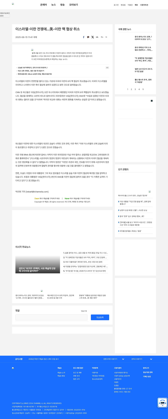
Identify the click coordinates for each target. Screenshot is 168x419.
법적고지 (146, 368)
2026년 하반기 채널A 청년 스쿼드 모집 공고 (44, 359)
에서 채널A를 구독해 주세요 (47, 198)
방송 (62, 4)
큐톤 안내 (76, 376)
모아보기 (73, 4)
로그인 (116, 5)
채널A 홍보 (61, 376)
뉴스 (53, 4)
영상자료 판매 (147, 372)
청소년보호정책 (97, 379)
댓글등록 (100, 317)
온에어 (43, 4)
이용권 (130, 5)
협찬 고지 (76, 379)
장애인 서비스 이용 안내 (122, 392)
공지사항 (19, 359)
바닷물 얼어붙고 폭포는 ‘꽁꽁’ (130, 231)
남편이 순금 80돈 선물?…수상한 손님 (133, 210)
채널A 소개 (61, 373)
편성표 (123, 5)
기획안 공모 (147, 377)
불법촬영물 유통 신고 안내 (123, 389)
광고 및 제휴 (77, 373)
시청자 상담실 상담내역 (122, 376)
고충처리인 (117, 379)
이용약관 (95, 373)
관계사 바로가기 (136, 359)
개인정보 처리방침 (98, 376)
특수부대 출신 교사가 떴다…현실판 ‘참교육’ (132, 196)
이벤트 (116, 382)
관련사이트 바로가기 (110, 359)
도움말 (116, 385)
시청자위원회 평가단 (121, 373)
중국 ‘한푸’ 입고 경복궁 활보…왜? (132, 216)
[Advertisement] (135, 315)
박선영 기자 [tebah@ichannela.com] (32, 191)
